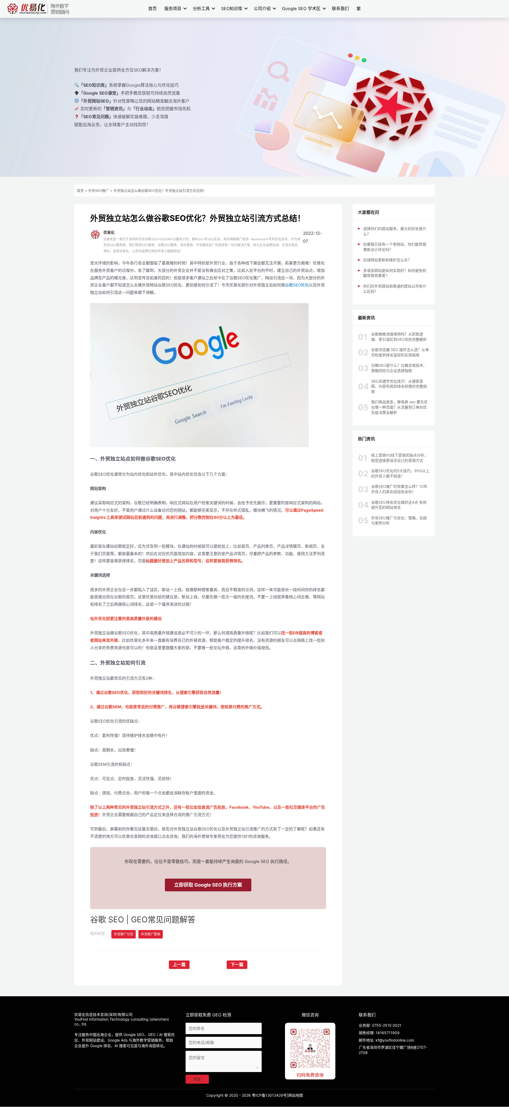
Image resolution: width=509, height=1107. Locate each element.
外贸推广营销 (150, 934)
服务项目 (172, 8)
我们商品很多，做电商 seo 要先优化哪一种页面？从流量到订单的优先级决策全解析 (399, 407)
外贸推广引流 (123, 934)
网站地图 (295, 1095)
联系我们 (340, 8)
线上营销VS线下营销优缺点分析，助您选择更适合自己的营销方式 (399, 458)
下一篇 (237, 964)
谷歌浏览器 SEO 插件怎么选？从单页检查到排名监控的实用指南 (400, 352)
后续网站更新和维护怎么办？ (387, 260)
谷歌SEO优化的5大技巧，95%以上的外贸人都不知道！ (400, 473)
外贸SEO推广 (98, 190)
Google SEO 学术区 (301, 8)
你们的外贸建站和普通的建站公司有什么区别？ (394, 289)
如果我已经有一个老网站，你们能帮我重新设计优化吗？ (394, 247)
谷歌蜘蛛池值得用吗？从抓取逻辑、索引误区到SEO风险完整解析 (399, 337)
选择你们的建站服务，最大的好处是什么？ (394, 231)
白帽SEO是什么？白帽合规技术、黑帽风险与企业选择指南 (399, 368)
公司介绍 (262, 8)
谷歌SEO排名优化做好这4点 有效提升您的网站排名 (399, 505)
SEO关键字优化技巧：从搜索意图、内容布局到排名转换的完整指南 (399, 386)
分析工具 (201, 8)
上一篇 (179, 964)
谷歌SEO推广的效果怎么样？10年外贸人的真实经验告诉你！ (399, 489)
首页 (152, 8)
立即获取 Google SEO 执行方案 (208, 885)
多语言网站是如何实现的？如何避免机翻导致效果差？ (394, 273)
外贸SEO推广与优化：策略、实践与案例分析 (399, 520)
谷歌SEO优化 (297, 284)
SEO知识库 (231, 8)
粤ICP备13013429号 (269, 1095)
